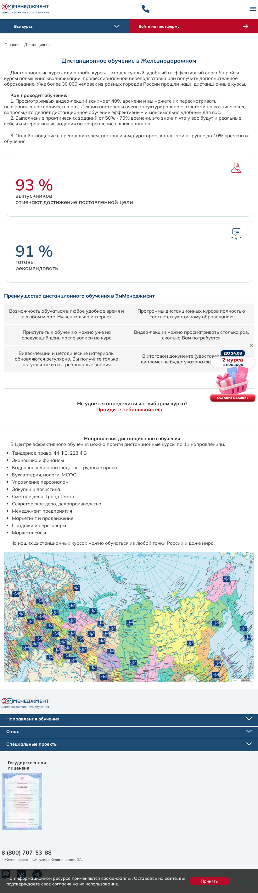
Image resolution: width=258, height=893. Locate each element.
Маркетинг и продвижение (42, 518)
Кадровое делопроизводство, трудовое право (64, 467)
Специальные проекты (32, 744)
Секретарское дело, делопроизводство (56, 504)
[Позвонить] (145, 9)
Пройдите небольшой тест (129, 409)
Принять (209, 881)
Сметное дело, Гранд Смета (43, 496)
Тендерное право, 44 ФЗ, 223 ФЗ (49, 453)
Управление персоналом (40, 482)
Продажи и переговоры (39, 525)
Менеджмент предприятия (42, 511)
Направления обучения (32, 719)
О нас (12, 731)
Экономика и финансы (38, 460)
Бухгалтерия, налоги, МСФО (44, 475)
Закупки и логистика (36, 489)
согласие (61, 883)
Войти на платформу (159, 26)
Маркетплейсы (29, 533)
